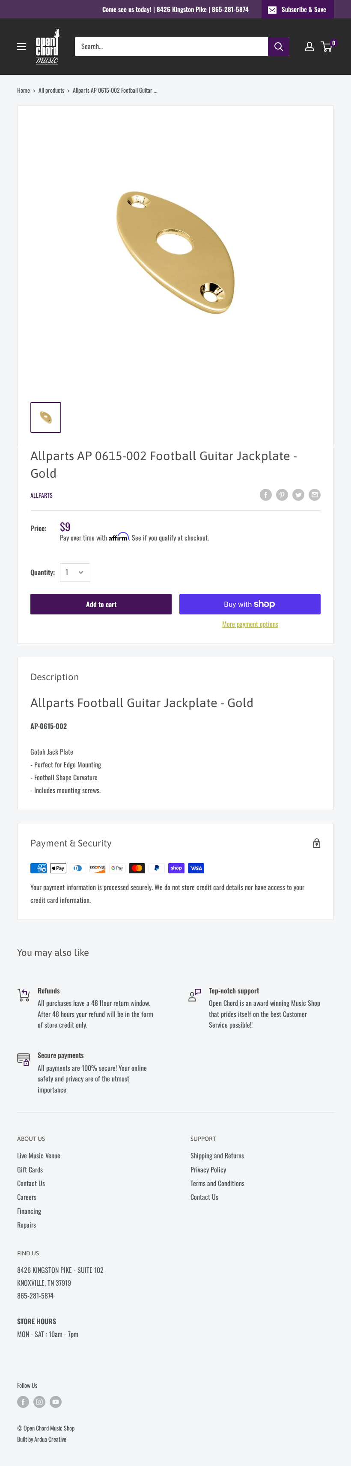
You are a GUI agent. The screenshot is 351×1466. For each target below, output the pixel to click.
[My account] (309, 46)
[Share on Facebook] (266, 494)
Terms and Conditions (217, 1183)
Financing (29, 1211)
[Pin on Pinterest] (282, 494)
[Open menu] (21, 46)
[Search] (278, 46)
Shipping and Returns (217, 1155)
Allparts (41, 495)
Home (23, 89)
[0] (326, 46)
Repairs (26, 1224)
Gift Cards (30, 1169)
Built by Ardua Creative (41, 1438)
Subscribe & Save (304, 9)
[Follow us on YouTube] (56, 1401)
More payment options (250, 624)
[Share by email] (315, 494)
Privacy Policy (208, 1169)
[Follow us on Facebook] (23, 1401)
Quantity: (42, 572)
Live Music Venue (38, 1155)
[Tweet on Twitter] (298, 494)
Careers (26, 1197)
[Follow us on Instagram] (39, 1401)
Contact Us (31, 1183)
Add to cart (101, 604)
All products (51, 89)
